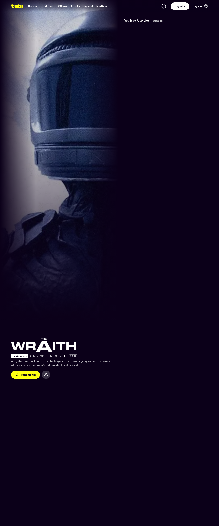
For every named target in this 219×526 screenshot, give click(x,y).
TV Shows (62, 6)
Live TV (75, 6)
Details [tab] (158, 20)
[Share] (46, 375)
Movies (48, 6)
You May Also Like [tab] (136, 20)
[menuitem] (35, 6)
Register (180, 6)
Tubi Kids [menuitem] (101, 6)
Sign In (198, 6)
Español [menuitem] (88, 6)
